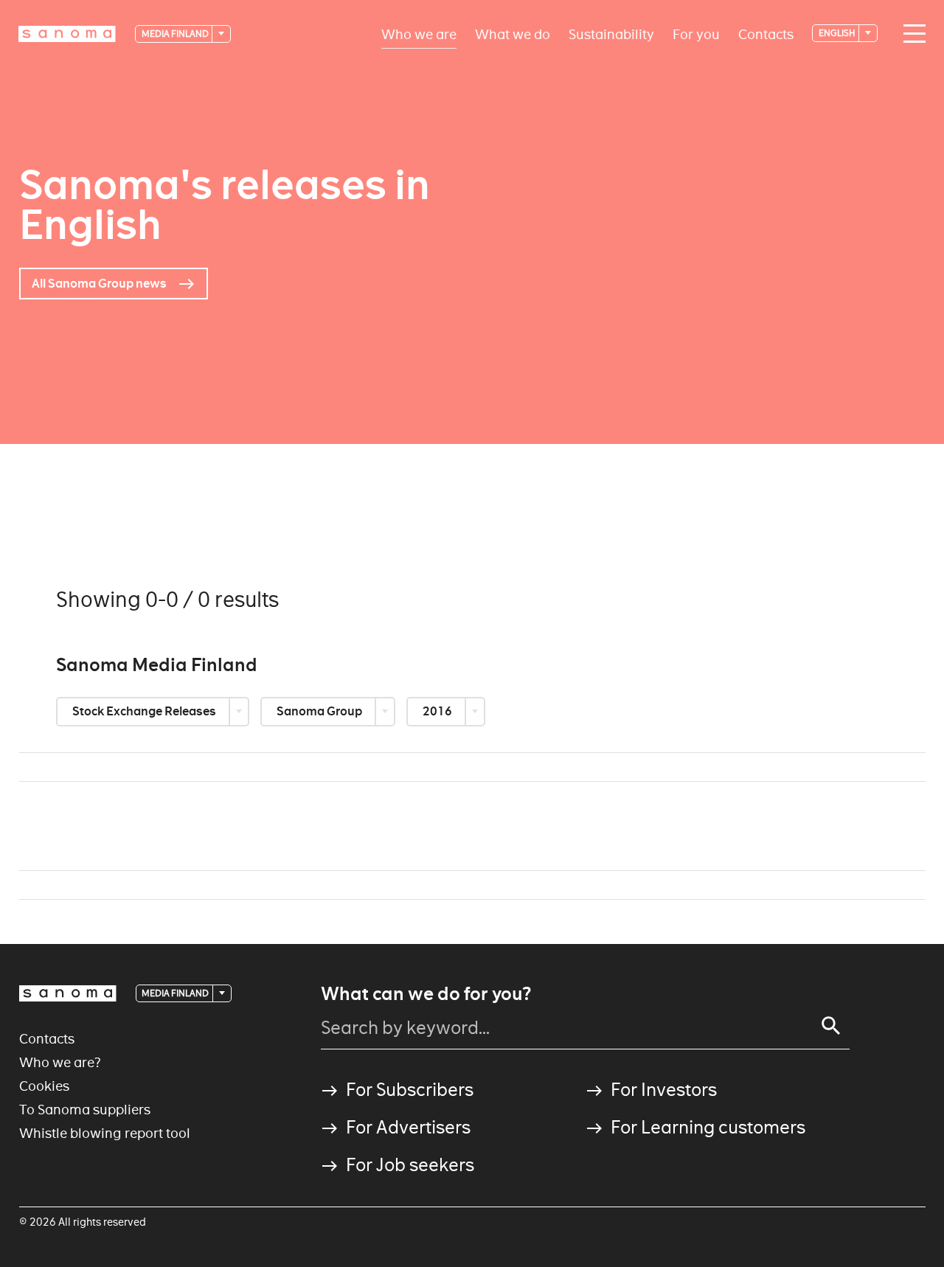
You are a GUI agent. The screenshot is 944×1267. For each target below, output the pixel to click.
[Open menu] (911, 34)
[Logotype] (68, 993)
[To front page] (67, 34)
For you (696, 33)
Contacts (766, 33)
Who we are (419, 33)
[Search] (831, 1025)
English (838, 32)
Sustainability (611, 33)
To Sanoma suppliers (84, 1109)
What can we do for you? (426, 994)
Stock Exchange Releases (145, 711)
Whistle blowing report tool (104, 1133)
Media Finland (176, 33)
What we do (512, 33)
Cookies (44, 1085)
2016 (438, 711)
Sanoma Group (320, 711)
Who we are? (60, 1062)
